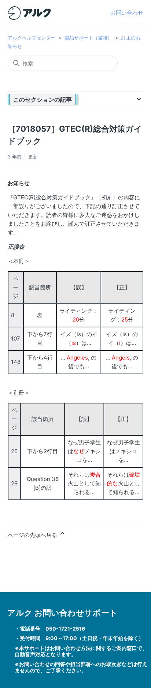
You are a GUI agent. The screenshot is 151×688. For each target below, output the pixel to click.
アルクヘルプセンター (31, 38)
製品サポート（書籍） (88, 38)
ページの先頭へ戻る (33, 534)
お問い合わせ (126, 12)
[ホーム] (29, 13)
